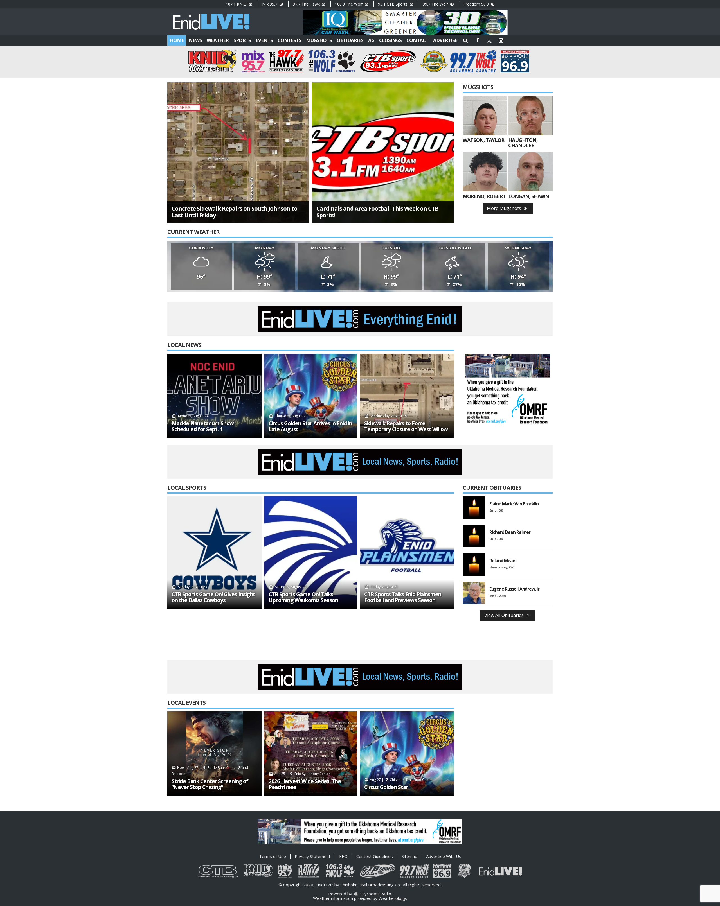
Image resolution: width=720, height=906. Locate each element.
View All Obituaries (504, 615)
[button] (465, 40)
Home (177, 40)
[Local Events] (214, 753)
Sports (242, 40)
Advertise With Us (443, 856)
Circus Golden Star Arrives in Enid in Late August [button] (310, 426)
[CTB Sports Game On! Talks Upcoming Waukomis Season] (310, 552)
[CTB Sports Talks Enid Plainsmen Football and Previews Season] (407, 552)
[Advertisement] (405, 22)
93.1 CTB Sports (393, 4)
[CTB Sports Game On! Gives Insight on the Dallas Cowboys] (214, 552)
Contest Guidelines (374, 856)
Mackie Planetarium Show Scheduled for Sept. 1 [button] (203, 426)
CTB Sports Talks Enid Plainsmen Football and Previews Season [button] (402, 597)
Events (264, 40)
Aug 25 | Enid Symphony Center (301, 773)
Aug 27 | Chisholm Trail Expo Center (401, 779)
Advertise (445, 40)
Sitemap (409, 856)
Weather (218, 40)
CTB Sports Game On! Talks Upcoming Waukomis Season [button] (303, 597)
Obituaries (350, 40)
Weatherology (392, 898)
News (195, 40)
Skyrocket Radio (375, 893)
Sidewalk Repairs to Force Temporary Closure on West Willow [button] (406, 426)
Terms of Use (272, 856)
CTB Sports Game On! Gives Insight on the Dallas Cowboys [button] (213, 597)
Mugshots (319, 40)
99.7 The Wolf (436, 4)
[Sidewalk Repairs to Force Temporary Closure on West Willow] (407, 396)
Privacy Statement (312, 856)
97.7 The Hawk (307, 4)
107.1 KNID (237, 4)
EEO (343, 856)
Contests (289, 40)
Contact (417, 40)
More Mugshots (504, 208)
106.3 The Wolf (349, 4)
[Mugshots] (485, 115)
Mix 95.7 (270, 4)
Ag (371, 40)
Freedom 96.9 (477, 4)
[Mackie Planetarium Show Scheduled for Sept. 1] (214, 396)
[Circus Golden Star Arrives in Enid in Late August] (310, 396)
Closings (390, 40)
